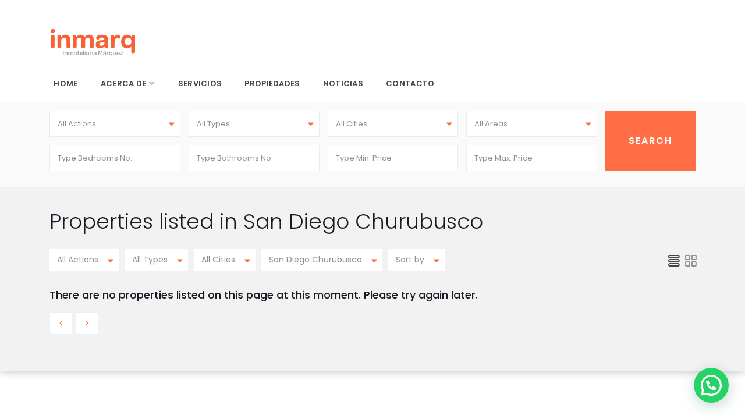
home (65, 83)
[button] (711, 385)
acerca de (124, 83)
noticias (343, 83)
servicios (200, 83)
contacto (410, 83)
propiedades (272, 83)
